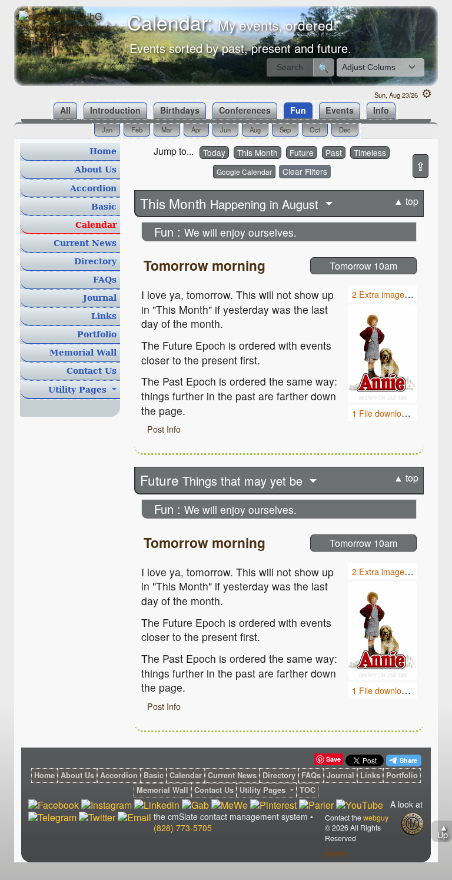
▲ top (406, 201)
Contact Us (92, 371)
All (65, 110)
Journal (100, 298)
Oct (315, 129)
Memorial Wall (83, 352)
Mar (166, 129)
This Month (257, 152)
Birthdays (180, 110)
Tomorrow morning (204, 265)
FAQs (105, 279)
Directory (95, 261)
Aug (255, 129)
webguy (375, 817)
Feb (136, 129)
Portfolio (97, 334)
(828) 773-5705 (183, 827)
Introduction (115, 110)
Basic (104, 206)
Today (214, 152)
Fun (298, 110)
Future (302, 152)
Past (333, 152)
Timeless (370, 152)
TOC (307, 790)
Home (103, 151)
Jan (107, 129)
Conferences (245, 110)
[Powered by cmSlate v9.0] (412, 824)
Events (339, 110)
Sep (285, 129)
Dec (345, 129)
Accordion (93, 188)
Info (381, 110)
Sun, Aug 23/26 (403, 94)
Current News (85, 243)
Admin (335, 853)
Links (104, 316)
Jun (225, 129)
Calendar (96, 225)
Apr (196, 129)
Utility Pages (78, 389)
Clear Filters (304, 171)
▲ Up (442, 831)
